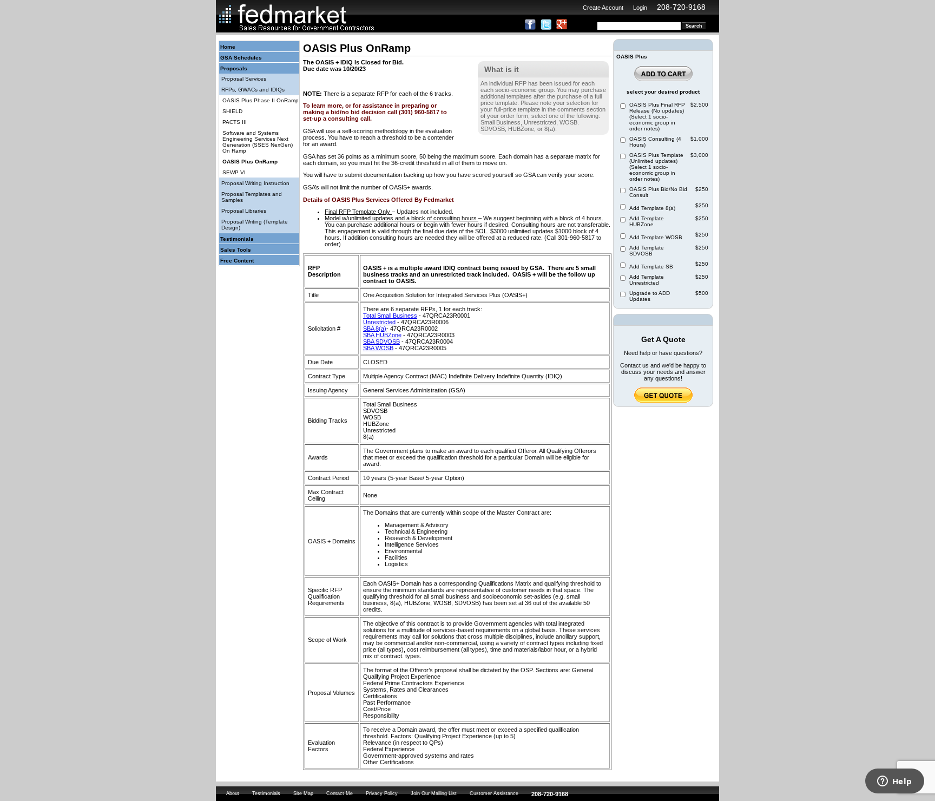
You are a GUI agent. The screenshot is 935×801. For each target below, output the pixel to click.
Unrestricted (379, 322)
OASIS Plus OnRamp (250, 162)
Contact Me (339, 793)
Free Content (237, 261)
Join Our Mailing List (434, 793)
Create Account (603, 7)
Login (640, 7)
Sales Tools (235, 250)
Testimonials (237, 239)
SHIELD (232, 111)
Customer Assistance (494, 793)
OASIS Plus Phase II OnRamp (260, 100)
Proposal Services (243, 79)
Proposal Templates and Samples (251, 197)
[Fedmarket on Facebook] (530, 27)
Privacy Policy (382, 793)
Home (227, 47)
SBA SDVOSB (381, 341)
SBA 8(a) (374, 328)
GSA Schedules (241, 58)
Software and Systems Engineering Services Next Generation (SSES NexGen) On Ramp (257, 142)
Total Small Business (390, 315)
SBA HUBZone (382, 335)
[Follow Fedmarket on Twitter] (546, 27)
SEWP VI (234, 172)
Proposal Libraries (243, 211)
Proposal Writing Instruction (255, 183)
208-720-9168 (681, 7)
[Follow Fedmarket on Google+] (561, 27)
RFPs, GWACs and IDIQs (253, 90)
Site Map (303, 793)
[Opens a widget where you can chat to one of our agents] (894, 782)
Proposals (233, 68)
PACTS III (234, 122)
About (232, 793)
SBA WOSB (378, 348)
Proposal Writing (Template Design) (254, 225)
